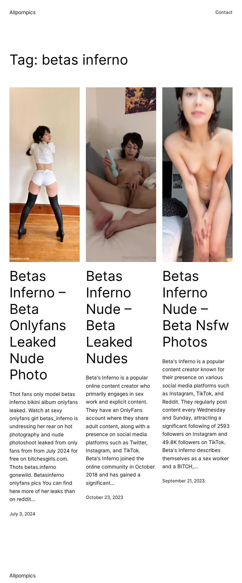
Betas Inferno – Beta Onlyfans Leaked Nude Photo (37, 325)
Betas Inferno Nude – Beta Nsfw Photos (195, 309)
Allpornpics (22, 12)
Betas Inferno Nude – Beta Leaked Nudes (109, 317)
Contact (224, 12)
